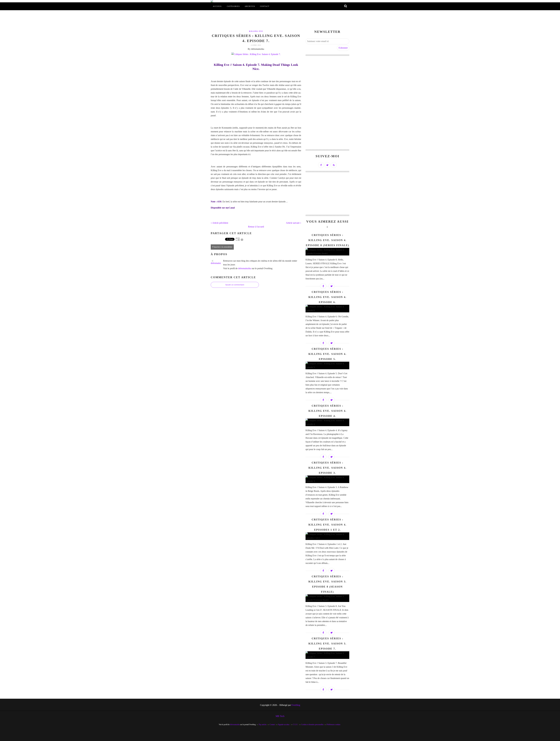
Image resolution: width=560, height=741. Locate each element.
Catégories (233, 6)
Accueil (217, 6)
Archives (250, 6)
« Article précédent (219, 223)
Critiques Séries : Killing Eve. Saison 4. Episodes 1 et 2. (327, 524)
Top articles (263, 724)
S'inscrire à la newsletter (222, 247)
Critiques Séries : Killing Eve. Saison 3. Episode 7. (327, 643)
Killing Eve (256, 31)
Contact (265, 6)
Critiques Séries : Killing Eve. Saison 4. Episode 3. (327, 467)
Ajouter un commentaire (234, 285)
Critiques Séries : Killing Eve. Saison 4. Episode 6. (327, 297)
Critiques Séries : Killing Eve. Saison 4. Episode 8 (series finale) (327, 240)
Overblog (295, 705)
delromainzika (244, 268)
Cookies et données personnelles (312, 724)
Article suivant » (293, 223)
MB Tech (280, 716)
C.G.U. (295, 724)
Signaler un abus (284, 724)
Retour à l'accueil (256, 226)
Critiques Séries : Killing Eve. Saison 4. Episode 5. (327, 354)
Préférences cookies (333, 724)
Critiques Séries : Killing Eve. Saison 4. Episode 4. (327, 410)
